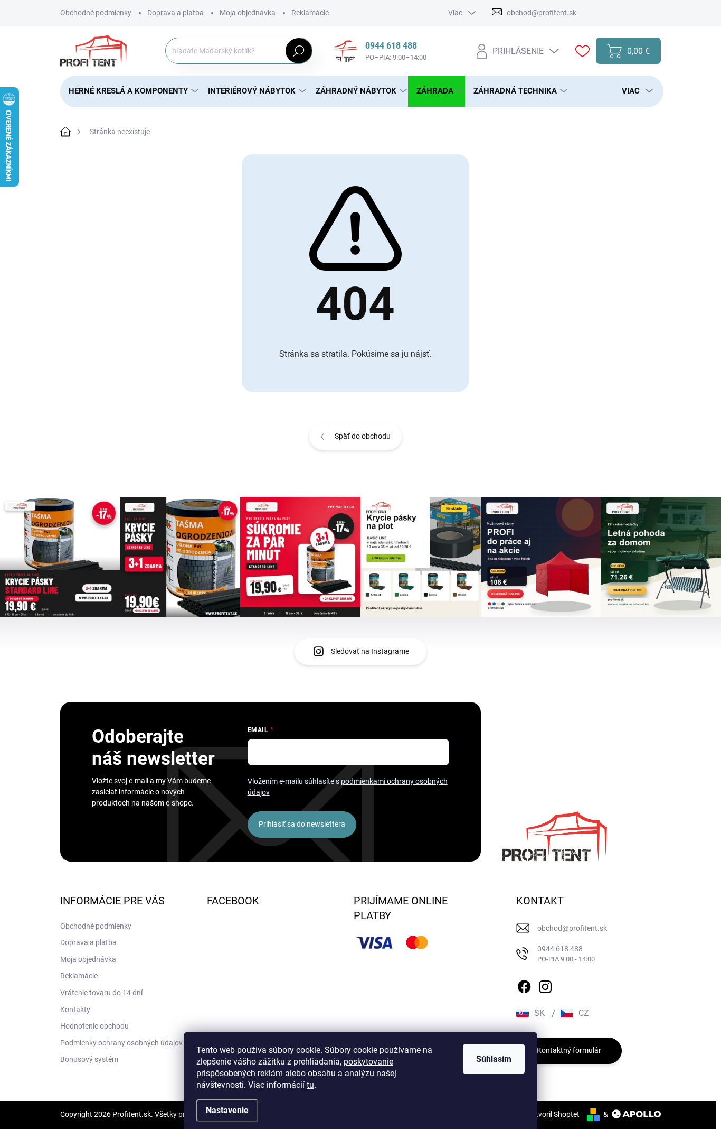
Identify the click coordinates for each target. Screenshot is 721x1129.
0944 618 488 (566, 954)
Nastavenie (227, 1110)
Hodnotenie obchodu (94, 1026)
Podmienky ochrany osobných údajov (121, 1043)
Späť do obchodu (363, 436)
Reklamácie (310, 12)
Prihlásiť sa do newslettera (302, 824)
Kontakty (75, 1009)
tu (310, 1085)
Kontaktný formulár (569, 1050)
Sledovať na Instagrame (370, 651)
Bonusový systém (89, 1059)
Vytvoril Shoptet (553, 1114)
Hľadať (299, 51)
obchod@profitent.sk (572, 928)
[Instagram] (545, 985)
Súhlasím (493, 1059)
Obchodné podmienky (95, 12)
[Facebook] (524, 985)
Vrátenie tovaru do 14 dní (101, 992)
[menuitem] (130, 91)
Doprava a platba (175, 12)
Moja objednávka (248, 12)
